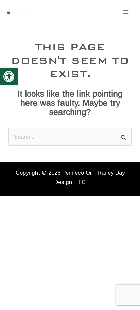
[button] (9, 76)
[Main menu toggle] (125, 12)
